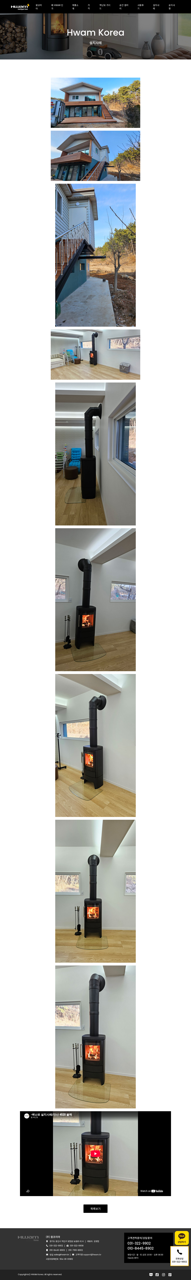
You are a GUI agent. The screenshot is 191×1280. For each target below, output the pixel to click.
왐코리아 (39, 6)
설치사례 (156, 6)
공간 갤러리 (123, 6)
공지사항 (172, 6)
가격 (89, 6)
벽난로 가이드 (104, 6)
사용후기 (140, 6)
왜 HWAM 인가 (57, 6)
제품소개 (75, 6)
